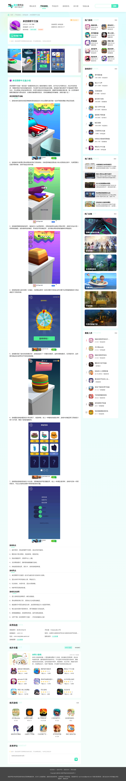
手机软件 (55, 6)
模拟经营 (104, 109)
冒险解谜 (104, 101)
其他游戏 (98, 382)
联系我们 (52, 769)
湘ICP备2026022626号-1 (68, 773)
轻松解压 (40, 29)
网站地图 (73, 769)
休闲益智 (25, 15)
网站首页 (33, 6)
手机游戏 (44, 6)
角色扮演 (104, 78)
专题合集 (86, 6)
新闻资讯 (66, 6)
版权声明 (59, 769)
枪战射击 (104, 125)
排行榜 (75, 6)
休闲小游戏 (33, 29)
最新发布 (66, 769)
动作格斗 (103, 93)
